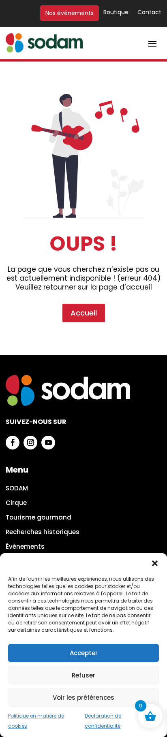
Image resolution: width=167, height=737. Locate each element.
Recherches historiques (42, 532)
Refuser (83, 675)
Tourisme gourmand (38, 518)
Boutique (115, 12)
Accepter (84, 653)
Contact (149, 12)
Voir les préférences (83, 697)
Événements (25, 547)
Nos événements (69, 13)
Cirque (16, 503)
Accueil (84, 313)
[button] (155, 563)
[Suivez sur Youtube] (48, 442)
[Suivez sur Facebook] (12, 442)
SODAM (17, 488)
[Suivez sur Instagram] (30, 442)
